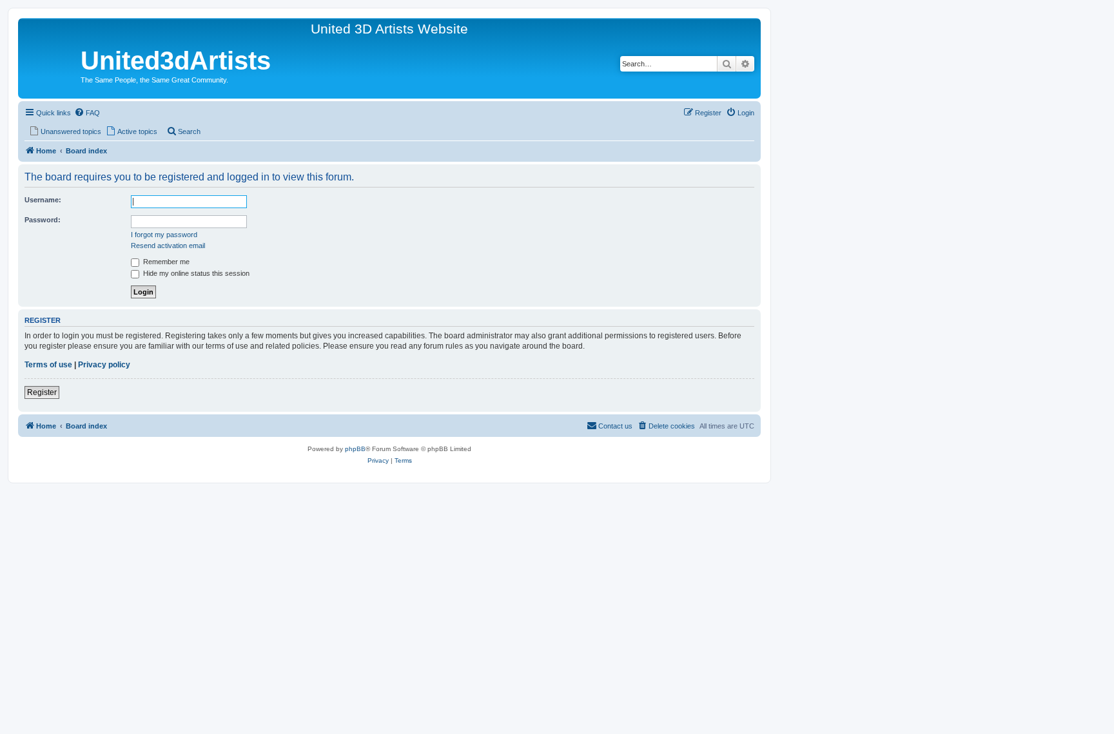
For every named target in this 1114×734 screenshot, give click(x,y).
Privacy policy (104, 364)
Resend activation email (168, 245)
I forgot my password (164, 234)
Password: (42, 220)
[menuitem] (87, 113)
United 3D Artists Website (389, 28)
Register (42, 392)
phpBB (355, 448)
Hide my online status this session (195, 273)
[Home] (51, 63)
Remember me (165, 262)
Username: (42, 200)
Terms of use (48, 364)
